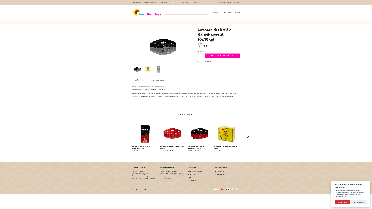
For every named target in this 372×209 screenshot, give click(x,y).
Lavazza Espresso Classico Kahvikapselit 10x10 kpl (196, 154)
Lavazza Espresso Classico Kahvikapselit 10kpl (141, 154)
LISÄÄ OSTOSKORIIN (224, 63)
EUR (196, 3)
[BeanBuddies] (159, 15)
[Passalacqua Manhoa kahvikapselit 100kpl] (227, 139)
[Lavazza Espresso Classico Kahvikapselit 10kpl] (145, 139)
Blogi (189, 185)
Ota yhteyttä (191, 182)
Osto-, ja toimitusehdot (195, 179)
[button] (248, 143)
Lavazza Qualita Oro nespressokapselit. (220, 104)
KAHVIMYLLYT (189, 29)
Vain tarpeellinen (358, 202)
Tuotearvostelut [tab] (156, 87)
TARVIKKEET (202, 29)
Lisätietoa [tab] (139, 87)
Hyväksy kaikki (342, 202)
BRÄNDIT (213, 29)
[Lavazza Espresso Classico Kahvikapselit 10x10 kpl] (199, 139)
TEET (222, 29)
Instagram (220, 182)
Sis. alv (184, 3)
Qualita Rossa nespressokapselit (197, 104)
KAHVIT (149, 29)
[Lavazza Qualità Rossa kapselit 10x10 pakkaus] (172, 139)
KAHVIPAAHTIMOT (161, 29)
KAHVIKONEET (176, 29)
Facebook (220, 179)
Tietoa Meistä (192, 187)
